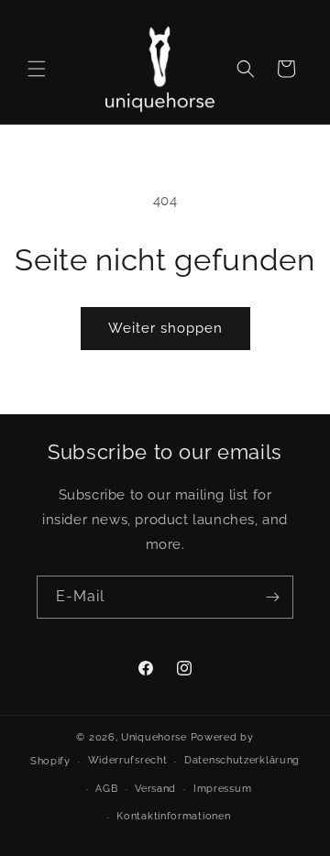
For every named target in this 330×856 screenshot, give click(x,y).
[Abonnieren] (272, 597)
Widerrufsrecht (128, 760)
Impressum (222, 789)
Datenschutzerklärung (242, 760)
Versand (155, 789)
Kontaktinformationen (173, 816)
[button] (36, 69)
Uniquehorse (155, 737)
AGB (106, 789)
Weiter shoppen (165, 328)
